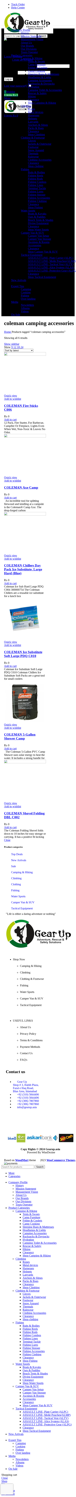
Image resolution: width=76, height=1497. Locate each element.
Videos (25, 311)
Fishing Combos (37, 181)
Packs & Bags (36, 128)
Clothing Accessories (39, 159)
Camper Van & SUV (32, 232)
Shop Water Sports (38, 229)
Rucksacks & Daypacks (41, 83)
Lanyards (33, 121)
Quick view (10, 395)
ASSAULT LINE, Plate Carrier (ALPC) (50, 257)
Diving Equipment (38, 223)
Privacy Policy (28, 1033)
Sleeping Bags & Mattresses (43, 74)
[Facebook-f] (21, 1125)
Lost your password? (15, 85)
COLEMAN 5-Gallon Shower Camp (20, 736)
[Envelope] (40, 1125)
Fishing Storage (36, 194)
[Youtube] (31, 1125)
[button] (10, 419)
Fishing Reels (35, 175)
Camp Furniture (37, 64)
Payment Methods (30, 1046)
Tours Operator (29, 52)
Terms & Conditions (31, 1040)
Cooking (26, 292)
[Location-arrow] (50, 1125)
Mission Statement (31, 36)
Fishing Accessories (39, 197)
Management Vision (32, 39)
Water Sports (28, 210)
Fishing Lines (35, 185)
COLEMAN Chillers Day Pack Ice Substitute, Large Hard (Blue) (23, 569)
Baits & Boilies (36, 172)
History (25, 33)
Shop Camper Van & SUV (43, 251)
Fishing (25, 169)
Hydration (33, 86)
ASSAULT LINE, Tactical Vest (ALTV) (51, 264)
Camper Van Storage (39, 238)
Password (10, 72)
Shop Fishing (35, 207)
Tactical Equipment (31, 254)
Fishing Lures (35, 191)
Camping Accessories (40, 80)
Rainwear (33, 156)
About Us (26, 42)
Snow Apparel (36, 150)
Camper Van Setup (38, 235)
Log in (8, 79)
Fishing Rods (35, 178)
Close (7, 840)
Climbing (26, 105)
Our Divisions (29, 48)
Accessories (34, 245)
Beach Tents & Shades (40, 219)
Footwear (33, 147)
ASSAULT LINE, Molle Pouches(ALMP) (52, 261)
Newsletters (27, 304)
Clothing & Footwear (33, 137)
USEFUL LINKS (23, 1020)
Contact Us (26, 1053)
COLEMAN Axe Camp (21, 487)
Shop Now (19, 959)
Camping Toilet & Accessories (45, 90)
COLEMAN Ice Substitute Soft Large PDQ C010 (23, 654)
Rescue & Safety (37, 93)
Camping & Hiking (31, 58)
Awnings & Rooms (38, 242)
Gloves (32, 140)
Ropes (31, 108)
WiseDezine (48, 1152)
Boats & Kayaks (37, 213)
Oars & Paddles (36, 216)
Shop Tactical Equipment (42, 277)
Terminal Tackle (37, 188)
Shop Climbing (36, 134)
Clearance (33, 99)
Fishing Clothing (37, 201)
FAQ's (23, 1059)
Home (8, 331)
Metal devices (35, 112)
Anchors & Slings (38, 124)
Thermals (33, 153)
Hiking (32, 96)
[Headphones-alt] (12, 1125)
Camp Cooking (36, 70)
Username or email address (20, 65)
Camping (26, 289)
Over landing (28, 298)
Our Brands (27, 45)
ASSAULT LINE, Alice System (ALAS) (51, 267)
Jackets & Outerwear (39, 143)
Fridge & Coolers (37, 67)
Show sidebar (11, 343)
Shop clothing (35, 166)
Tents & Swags (36, 61)
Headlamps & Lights (39, 77)
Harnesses (33, 115)
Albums (25, 308)
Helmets (32, 118)
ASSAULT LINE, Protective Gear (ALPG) (47, 1424)
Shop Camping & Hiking (42, 102)
